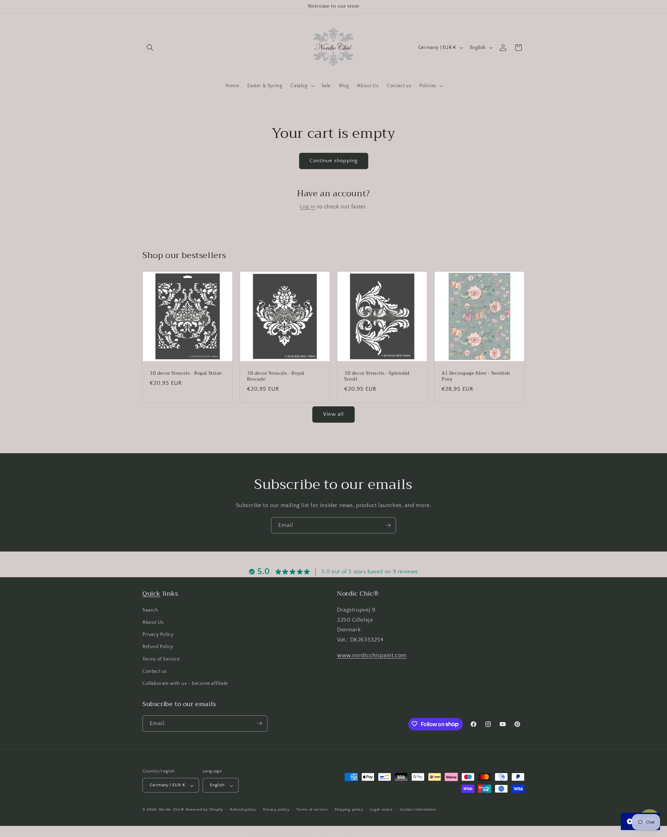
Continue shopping (334, 161)
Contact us (154, 671)
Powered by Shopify (204, 810)
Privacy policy (276, 809)
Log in (308, 207)
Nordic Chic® (171, 810)
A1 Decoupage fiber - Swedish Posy (476, 376)
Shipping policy (349, 809)
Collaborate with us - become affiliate (185, 683)
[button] (150, 47)
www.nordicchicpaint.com (371, 655)
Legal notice (381, 809)
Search (150, 610)
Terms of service (312, 809)
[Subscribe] (388, 525)
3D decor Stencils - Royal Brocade (275, 376)
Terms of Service (161, 659)
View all (333, 414)
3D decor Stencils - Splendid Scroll (377, 376)
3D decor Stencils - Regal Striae (186, 373)
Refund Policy (157, 646)
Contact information (418, 809)
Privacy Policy (157, 634)
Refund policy (243, 809)
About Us (153, 622)
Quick (151, 593)
